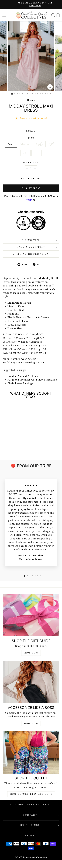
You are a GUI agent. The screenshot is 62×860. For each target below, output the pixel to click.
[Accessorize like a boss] (31, 682)
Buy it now (31, 188)
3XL (36, 152)
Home (30, 100)
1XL (51, 144)
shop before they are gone (31, 794)
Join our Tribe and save (30, 804)
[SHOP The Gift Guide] (31, 615)
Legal (30, 835)
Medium (25, 144)
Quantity (31, 162)
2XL (25, 152)
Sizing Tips (31, 240)
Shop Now (31, 653)
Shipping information (31, 254)
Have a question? (31, 247)
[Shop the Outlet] (31, 752)
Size (31, 138)
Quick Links (30, 825)
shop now (31, 723)
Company (30, 815)
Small (11, 144)
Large (39, 144)
